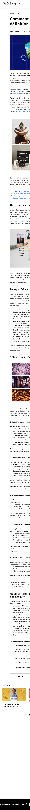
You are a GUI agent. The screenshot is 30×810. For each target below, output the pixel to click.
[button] (25, 804)
